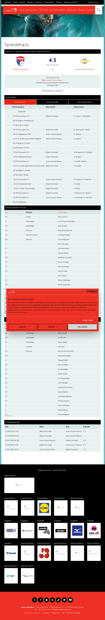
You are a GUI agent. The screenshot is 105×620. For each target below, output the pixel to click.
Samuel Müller (63, 253)
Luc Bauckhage (63, 378)
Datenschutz (56, 613)
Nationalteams (59, 10)
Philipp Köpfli (63, 360)
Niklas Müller (62, 374)
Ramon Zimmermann (66, 351)
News (22, 10)
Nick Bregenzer (63, 239)
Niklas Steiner (63, 410)
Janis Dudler (62, 342)
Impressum (46, 613)
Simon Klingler (63, 262)
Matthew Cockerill (65, 258)
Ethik (15, 2)
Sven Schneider (63, 405)
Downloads (49, 2)
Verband (7, 2)
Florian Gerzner (63, 401)
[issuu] (70, 600)
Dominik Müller (63, 248)
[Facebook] (40, 600)
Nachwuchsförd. (71, 2)
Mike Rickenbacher (65, 230)
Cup (50, 10)
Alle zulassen (82, 327)
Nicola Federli (63, 365)
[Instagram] (46, 600)
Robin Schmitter (64, 285)
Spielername (62, 212)
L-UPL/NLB (43, 10)
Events (22, 2)
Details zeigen (88, 320)
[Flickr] (64, 600)
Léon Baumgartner (65, 396)
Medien (30, 2)
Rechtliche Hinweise (73, 613)
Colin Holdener (63, 414)
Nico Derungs (63, 244)
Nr (6, 212)
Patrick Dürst (62, 217)
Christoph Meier (64, 235)
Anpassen (51, 327)
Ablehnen (22, 327)
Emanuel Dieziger (64, 356)
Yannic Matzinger (64, 280)
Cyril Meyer (62, 276)
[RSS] (52, 600)
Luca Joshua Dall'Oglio (66, 221)
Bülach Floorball (20, 69)
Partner (59, 2)
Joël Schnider (63, 383)
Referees (81, 10)
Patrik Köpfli (62, 333)
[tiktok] (58, 600)
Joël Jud (61, 347)
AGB (63, 613)
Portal (6, 5)
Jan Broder (62, 338)
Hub (19, 5)
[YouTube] (34, 600)
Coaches (89, 10)
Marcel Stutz (62, 271)
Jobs (13, 5)
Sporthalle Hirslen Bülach (53, 80)
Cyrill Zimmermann (65, 387)
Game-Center (31, 10)
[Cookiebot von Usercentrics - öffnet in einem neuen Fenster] (88, 291)
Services (38, 2)
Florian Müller (63, 369)
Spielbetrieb (71, 10)
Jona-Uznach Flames (84, 69)
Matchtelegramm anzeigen (52, 91)
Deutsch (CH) (93, 2)
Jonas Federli (63, 392)
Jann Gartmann (63, 267)
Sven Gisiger (62, 226)
